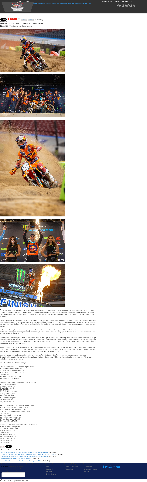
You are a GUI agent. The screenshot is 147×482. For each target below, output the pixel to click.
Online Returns (51, 474)
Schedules (61, 3)
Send (24, 20)
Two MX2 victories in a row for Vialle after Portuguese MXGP (21, 461)
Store (68, 3)
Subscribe (4, 466)
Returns (86, 471)
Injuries (38, 3)
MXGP (54, 3)
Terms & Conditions (71, 466)
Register (104, 1)
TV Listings (86, 3)
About (21, 1)
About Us (49, 471)
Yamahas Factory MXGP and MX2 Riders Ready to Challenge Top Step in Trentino (29, 454)
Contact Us (49, 469)
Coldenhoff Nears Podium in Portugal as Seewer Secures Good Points (25, 456)
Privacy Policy (69, 469)
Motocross (47, 3)
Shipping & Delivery (90, 469)
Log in (110, 1)
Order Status (88, 466)
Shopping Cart (119, 1)
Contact (27, 1)
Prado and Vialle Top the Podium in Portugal (16, 459)
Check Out (128, 1)
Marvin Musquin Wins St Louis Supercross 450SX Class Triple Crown (24, 452)
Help (47, 466)
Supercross (77, 3)
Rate (30, 20)
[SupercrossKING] (18, 7)
